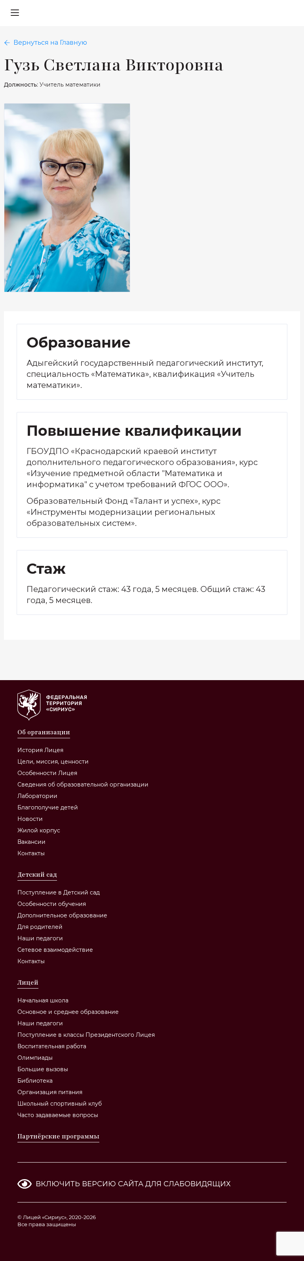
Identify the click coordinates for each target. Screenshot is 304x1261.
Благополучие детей (47, 807)
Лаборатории (37, 796)
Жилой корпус (38, 830)
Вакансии (31, 841)
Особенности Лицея (47, 773)
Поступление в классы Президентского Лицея (86, 1034)
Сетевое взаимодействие (55, 949)
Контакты (31, 853)
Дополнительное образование (62, 915)
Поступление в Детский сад (58, 892)
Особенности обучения (51, 903)
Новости (30, 818)
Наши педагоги (40, 938)
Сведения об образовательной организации (82, 784)
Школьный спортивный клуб (59, 1103)
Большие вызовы (42, 1069)
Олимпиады (35, 1057)
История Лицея (40, 750)
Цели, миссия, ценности (53, 761)
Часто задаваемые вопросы (57, 1115)
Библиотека (35, 1080)
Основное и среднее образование (68, 1011)
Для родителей (40, 926)
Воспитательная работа (51, 1046)
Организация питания (49, 1092)
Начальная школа (42, 1000)
